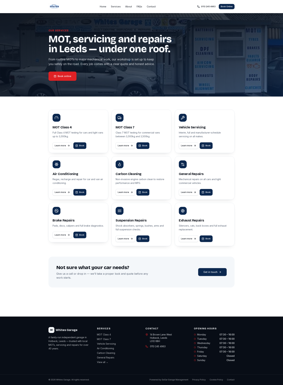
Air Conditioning (105, 348)
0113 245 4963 (208, 6)
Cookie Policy (216, 379)
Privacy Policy (199, 379)
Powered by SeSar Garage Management (169, 379)
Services (116, 6)
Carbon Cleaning (106, 353)
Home (103, 6)
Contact (151, 6)
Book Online (227, 6)
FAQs (139, 6)
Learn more (60, 145)
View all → (102, 362)
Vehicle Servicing (106, 343)
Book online (64, 76)
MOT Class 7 (104, 339)
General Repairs (105, 357)
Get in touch (210, 272)
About (128, 6)
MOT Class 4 (104, 334)
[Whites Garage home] (54, 7)
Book (81, 145)
